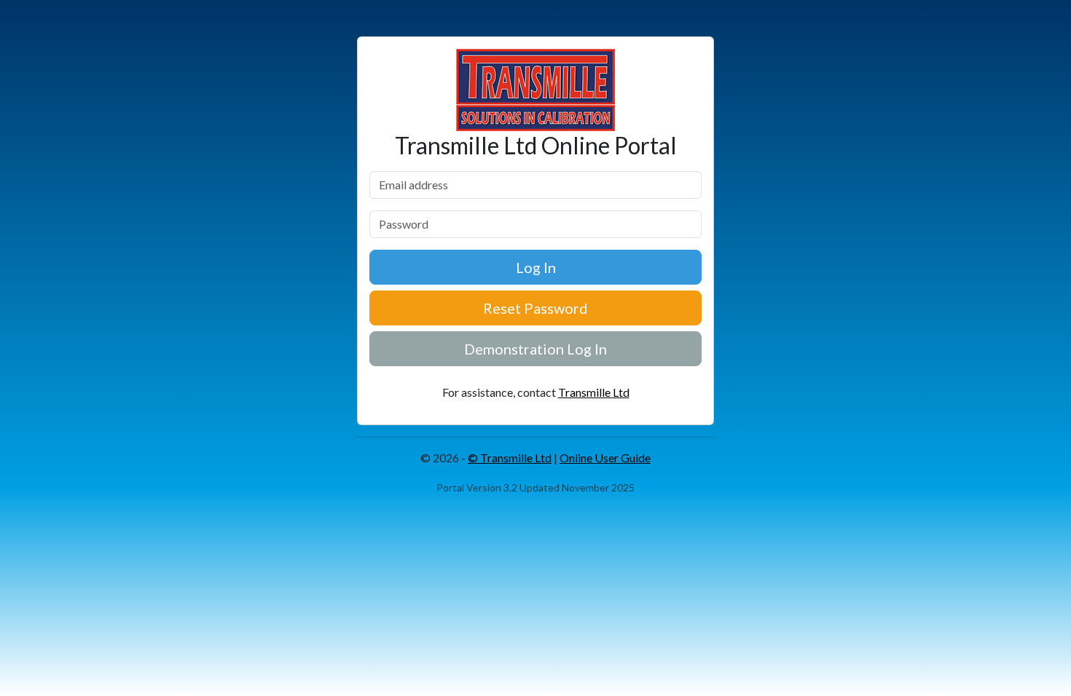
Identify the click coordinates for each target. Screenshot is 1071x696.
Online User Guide (605, 457)
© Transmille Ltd (510, 457)
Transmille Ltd (593, 392)
